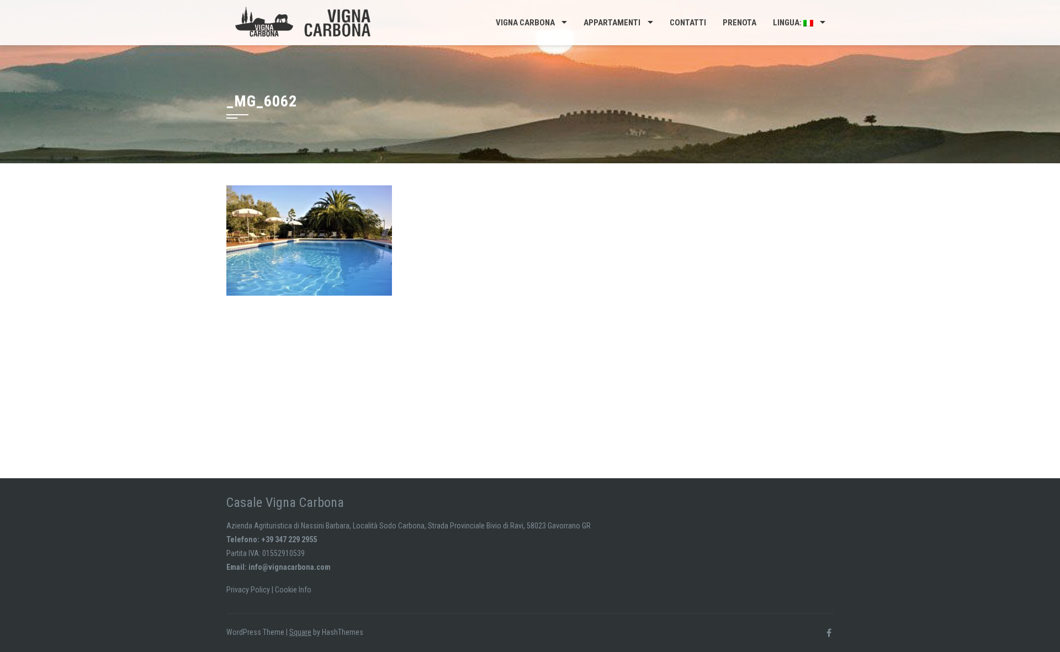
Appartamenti (612, 23)
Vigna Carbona (525, 23)
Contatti (688, 23)
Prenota (739, 23)
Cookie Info (293, 589)
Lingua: (788, 23)
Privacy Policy (248, 589)
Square (300, 632)
